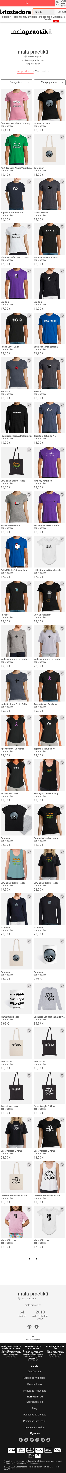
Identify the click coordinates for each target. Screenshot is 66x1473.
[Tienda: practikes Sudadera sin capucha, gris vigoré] (49, 998)
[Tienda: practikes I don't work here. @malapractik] (16, 417)
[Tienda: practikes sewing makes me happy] (16, 462)
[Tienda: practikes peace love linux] (16, 775)
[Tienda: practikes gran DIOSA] (16, 1043)
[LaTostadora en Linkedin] (43, 1440)
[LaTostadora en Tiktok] (48, 1440)
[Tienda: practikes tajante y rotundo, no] (49, 730)
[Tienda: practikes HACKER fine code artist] (49, 239)
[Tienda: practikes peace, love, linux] (16, 328)
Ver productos (25, 71)
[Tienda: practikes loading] (16, 283)
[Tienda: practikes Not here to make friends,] (49, 507)
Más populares (49, 82)
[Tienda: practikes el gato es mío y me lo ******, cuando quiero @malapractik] (16, 239)
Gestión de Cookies (31, 1463)
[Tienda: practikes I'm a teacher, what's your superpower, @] (16, 105)
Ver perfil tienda (33, 63)
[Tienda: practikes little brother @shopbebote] (49, 552)
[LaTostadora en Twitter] (26, 1440)
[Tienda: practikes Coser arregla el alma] (49, 1088)
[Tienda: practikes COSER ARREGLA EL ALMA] (16, 1177)
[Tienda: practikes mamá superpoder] (16, 998)
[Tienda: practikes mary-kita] (16, 373)
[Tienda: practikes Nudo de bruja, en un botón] (16, 641)
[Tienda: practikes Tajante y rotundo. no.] (16, 194)
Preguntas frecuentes (34, 1391)
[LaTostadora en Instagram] (37, 1440)
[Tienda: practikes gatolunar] (49, 149)
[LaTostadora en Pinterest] (32, 1440)
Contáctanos (34, 1371)
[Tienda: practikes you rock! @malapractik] (49, 328)
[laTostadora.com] (16, 12)
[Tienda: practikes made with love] (49, 1222)
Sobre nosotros (34, 1402)
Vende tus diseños (35, 1427)
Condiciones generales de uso (47, 1461)
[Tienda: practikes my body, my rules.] (49, 462)
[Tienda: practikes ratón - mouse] (49, 194)
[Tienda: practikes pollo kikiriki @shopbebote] (16, 552)
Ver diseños (42, 71)
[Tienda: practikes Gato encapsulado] (49, 596)
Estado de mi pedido (34, 1378)
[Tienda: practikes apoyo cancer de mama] (49, 686)
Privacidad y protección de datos (18, 1461)
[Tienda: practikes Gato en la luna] (49, 105)
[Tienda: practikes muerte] (49, 373)
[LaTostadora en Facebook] (20, 1440)
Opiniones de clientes (34, 1414)
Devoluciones (34, 1384)
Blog (34, 1408)
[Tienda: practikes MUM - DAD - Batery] (16, 507)
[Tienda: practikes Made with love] (16, 1222)
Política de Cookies (12, 1463)
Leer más (11, 1356)
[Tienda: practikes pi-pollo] (16, 596)
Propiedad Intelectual (34, 1421)
